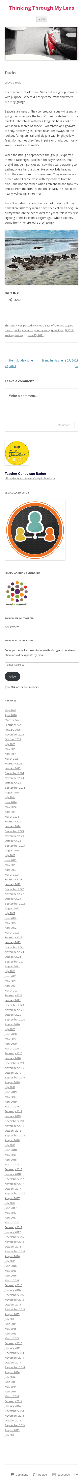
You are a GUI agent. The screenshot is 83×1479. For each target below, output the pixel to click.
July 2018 (10, 1145)
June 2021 (11, 976)
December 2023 (14, 831)
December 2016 (14, 1237)
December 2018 (14, 1121)
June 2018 (11, 1150)
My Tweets (12, 627)
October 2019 (13, 1072)
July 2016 (10, 1261)
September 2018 (15, 1135)
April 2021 (11, 985)
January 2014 (13, 1406)
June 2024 (11, 802)
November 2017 (14, 1184)
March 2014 (12, 1396)
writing (19, 335)
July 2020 (10, 1029)
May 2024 (10, 807)
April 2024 (11, 812)
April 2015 (11, 1333)
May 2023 (10, 865)
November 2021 (14, 952)
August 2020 (12, 1024)
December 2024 (14, 773)
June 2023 (11, 860)
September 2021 (15, 961)
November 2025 (14, 734)
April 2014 (11, 1391)
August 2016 (12, 1256)
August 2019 (12, 1082)
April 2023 (11, 870)
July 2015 (10, 1319)
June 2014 (11, 1382)
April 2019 (11, 1101)
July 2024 (10, 797)
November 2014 (14, 1357)
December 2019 (14, 1063)
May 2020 (10, 1039)
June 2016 (11, 1266)
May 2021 (10, 981)
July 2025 (10, 744)
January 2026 (13, 729)
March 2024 (12, 816)
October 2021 (13, 956)
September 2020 (15, 1019)
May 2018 (10, 1155)
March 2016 (12, 1280)
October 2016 (13, 1246)
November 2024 (14, 778)
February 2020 (13, 1053)
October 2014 (13, 1362)
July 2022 (10, 913)
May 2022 (10, 923)
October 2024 (13, 783)
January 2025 (13, 768)
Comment (64, 425)
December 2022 (14, 889)
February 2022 (13, 937)
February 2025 (13, 763)
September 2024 (15, 787)
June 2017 (11, 1208)
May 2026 (10, 710)
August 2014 (12, 1372)
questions (57, 330)
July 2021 (10, 971)
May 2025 (10, 749)
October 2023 (13, 841)
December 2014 (14, 1353)
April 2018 (11, 1159)
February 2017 (13, 1227)
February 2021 (13, 995)
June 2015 (11, 1324)
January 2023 (13, 884)
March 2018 (12, 1164)
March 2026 (12, 720)
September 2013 (15, 1425)
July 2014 (10, 1377)
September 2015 (15, 1309)
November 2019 (14, 1068)
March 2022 (12, 932)
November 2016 (14, 1242)
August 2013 (12, 1430)
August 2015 (12, 1314)
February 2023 (13, 879)
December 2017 (14, 1179)
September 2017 (15, 1193)
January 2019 (13, 1116)
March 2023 (12, 874)
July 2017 (10, 1203)
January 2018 (13, 1174)
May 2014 (10, 1386)
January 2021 (13, 1000)
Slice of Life (52, 325)
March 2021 (12, 990)
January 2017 (13, 1232)
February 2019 (13, 1111)
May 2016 (10, 1270)
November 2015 (14, 1299)
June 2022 (11, 918)
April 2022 (11, 928)
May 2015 (10, 1328)
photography (42, 330)
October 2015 (13, 1304)
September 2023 (15, 845)
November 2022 (14, 894)
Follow (12, 676)
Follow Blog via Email (19, 640)
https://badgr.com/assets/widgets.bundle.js (30, 478)
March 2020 (12, 1048)
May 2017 (10, 1213)
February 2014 (13, 1401)
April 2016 (11, 1275)
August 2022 (12, 908)
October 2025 (13, 739)
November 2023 (14, 836)
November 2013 (14, 1415)
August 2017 (12, 1198)
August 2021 (12, 966)
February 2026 (13, 725)
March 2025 (12, 758)
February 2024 (13, 821)
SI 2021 (69, 330)
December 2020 (14, 1005)
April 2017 (11, 1217)
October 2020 (13, 1014)
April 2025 (11, 754)
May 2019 (10, 1097)
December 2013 (14, 1411)
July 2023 (10, 855)
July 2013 (10, 1435)
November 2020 (14, 1010)
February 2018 (13, 1169)
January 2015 (13, 1348)
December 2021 (14, 947)
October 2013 (13, 1420)
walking (9, 335)
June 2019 (11, 1092)
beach (8, 330)
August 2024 (12, 792)
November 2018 (14, 1126)
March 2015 (12, 1338)
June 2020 (11, 1034)
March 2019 (12, 1106)
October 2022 (13, 899)
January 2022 (13, 942)
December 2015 (14, 1295)
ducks (17, 330)
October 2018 (13, 1130)
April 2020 (11, 1043)
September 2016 (15, 1251)
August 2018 (12, 1140)
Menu (41, 18)
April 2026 (11, 715)
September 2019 (15, 1077)
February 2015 (13, 1343)
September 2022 (15, 903)
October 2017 (13, 1188)
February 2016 (13, 1285)
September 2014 (15, 1367)
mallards (27, 330)
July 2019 (10, 1087)
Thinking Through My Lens (41, 8)
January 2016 (13, 1290)
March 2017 (12, 1222)
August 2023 (12, 850)
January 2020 (13, 1058)
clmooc (39, 325)
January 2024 (13, 826)
